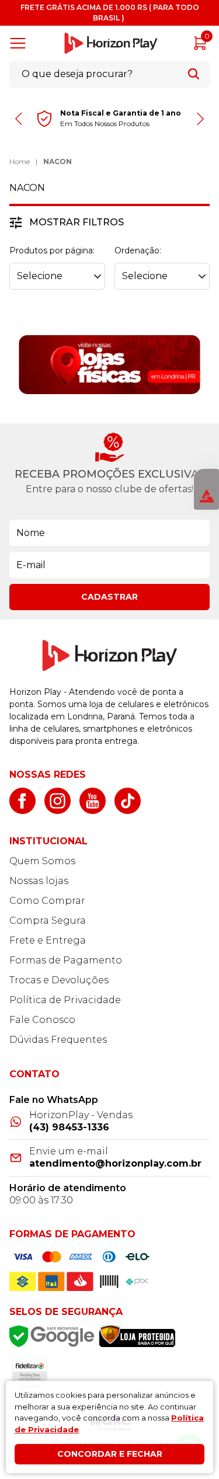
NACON (57, 161)
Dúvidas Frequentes (58, 1039)
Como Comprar (47, 900)
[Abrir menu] (20, 43)
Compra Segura (47, 920)
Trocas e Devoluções (59, 980)
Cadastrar (109, 596)
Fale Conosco (42, 1019)
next (199, 119)
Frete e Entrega (47, 940)
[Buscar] (194, 74)
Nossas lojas (38, 880)
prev (19, 119)
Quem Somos (42, 860)
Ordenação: (137, 250)
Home (19, 161)
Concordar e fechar (109, 1454)
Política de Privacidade (65, 999)
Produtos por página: (52, 250)
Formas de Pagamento (65, 960)
